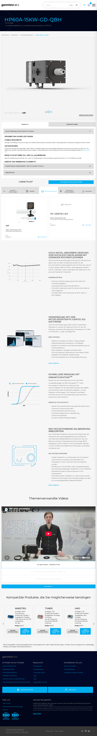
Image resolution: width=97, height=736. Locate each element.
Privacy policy (49, 731)
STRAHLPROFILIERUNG (10, 672)
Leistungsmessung (27, 35)
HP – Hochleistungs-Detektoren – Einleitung (48, 571)
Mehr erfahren (53, 363)
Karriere (5, 710)
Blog (35, 675)
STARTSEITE (5, 35)
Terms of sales (59, 731)
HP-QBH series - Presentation (48, 564)
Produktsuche (38, 666)
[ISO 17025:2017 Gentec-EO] (15, 716)
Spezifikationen (72, 124)
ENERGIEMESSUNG (8, 669)
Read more (37, 713)
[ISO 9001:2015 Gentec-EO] (6, 716)
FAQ (35, 679)
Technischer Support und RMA (73, 672)
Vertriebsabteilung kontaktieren (71, 182)
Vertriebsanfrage (69, 669)
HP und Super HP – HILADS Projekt (48, 579)
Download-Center (39, 672)
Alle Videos (47, 586)
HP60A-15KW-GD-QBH (42, 35)
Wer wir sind (6, 703)
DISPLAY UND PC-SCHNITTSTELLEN (13, 679)
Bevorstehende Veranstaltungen (13, 706)
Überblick (25, 124)
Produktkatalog (38, 669)
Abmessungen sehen (86, 115)
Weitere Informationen (13, 631)
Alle (71, 5)
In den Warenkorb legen (25, 631)
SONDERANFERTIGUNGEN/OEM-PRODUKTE (16, 682)
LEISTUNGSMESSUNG (9, 666)
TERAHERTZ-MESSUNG (10, 675)
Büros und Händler (70, 666)
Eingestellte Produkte (40, 682)
